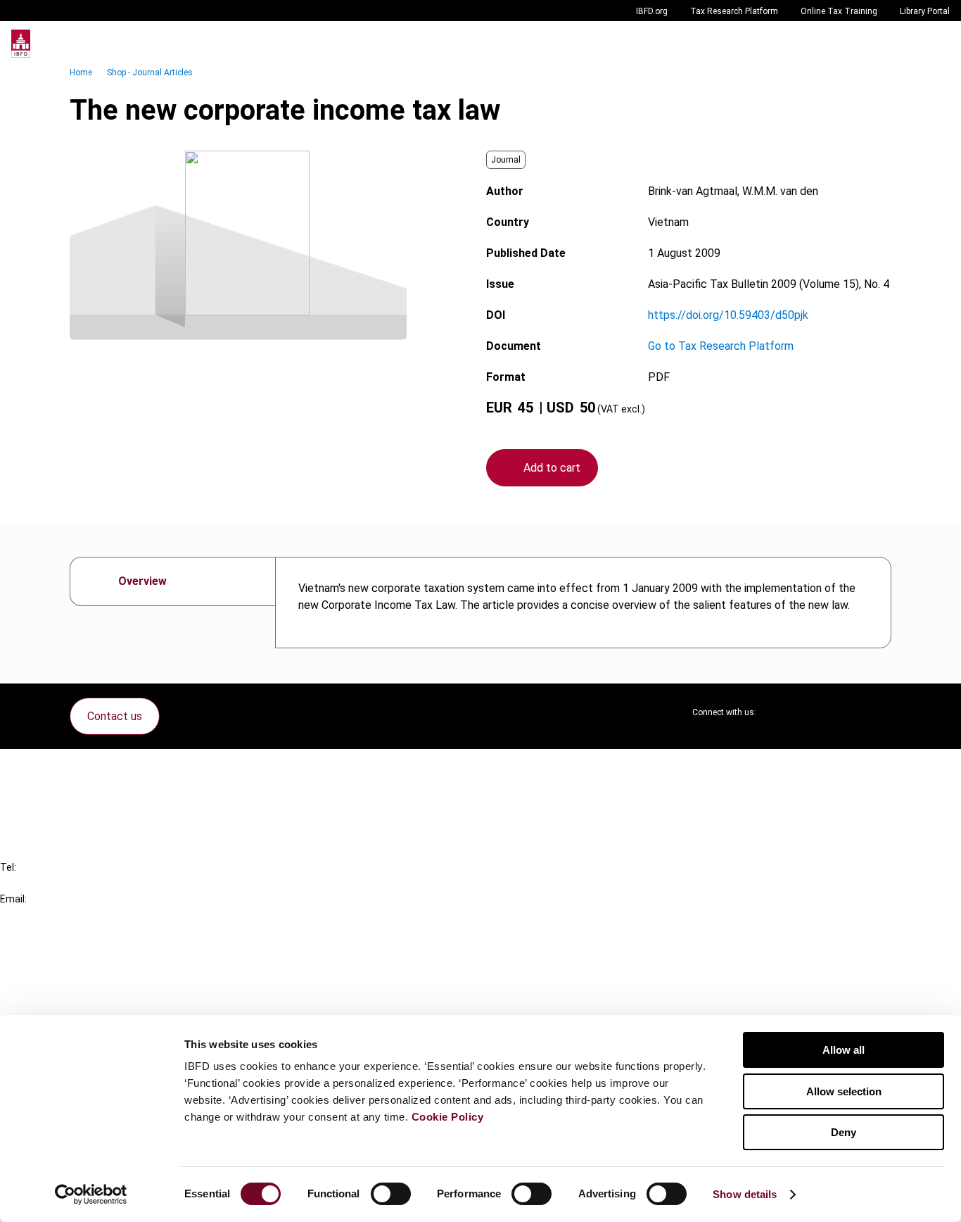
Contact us (114, 716)
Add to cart (551, 467)
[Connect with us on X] (779, 712)
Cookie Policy (448, 1117)
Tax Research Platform (734, 11)
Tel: (8, 867)
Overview (142, 581)
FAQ (38, 793)
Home (81, 72)
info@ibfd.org (33, 914)
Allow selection (844, 1091)
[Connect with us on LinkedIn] (812, 712)
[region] (583, 602)
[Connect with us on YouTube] (846, 712)
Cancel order (59, 768)
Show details (745, 1194)
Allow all (843, 1050)
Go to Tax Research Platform (721, 346)
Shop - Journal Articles (150, 72)
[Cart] (907, 44)
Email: (13, 899)
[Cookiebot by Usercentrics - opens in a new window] (91, 1194)
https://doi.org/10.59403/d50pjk (728, 315)
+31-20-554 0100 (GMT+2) (68, 883)
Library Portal (925, 11)
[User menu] (936, 44)
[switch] (391, 1194)
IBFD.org (652, 11)
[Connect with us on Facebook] (880, 712)
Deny (843, 1132)
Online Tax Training (839, 11)
